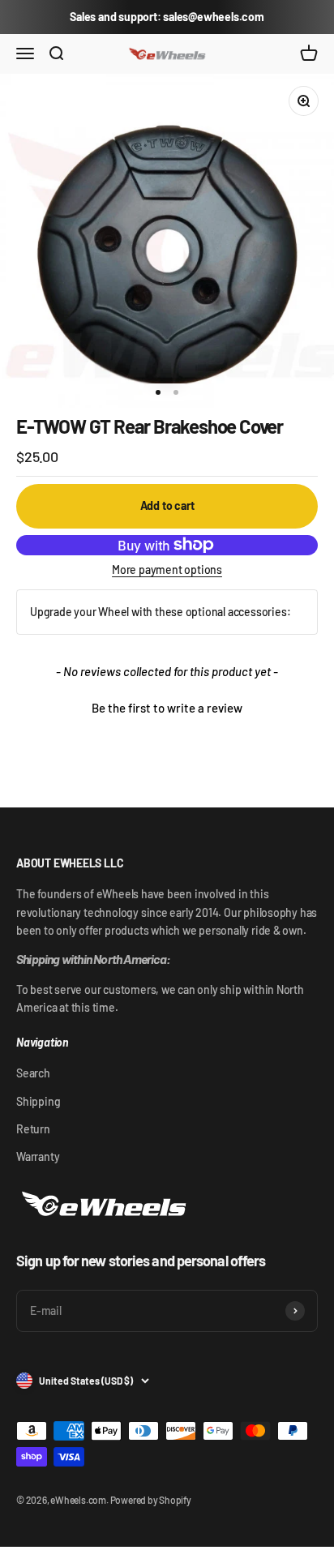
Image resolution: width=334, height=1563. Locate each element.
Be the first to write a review (167, 707)
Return (33, 1129)
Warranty (37, 1156)
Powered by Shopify (150, 1499)
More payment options (167, 569)
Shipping (38, 1101)
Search (33, 1073)
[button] (167, 706)
